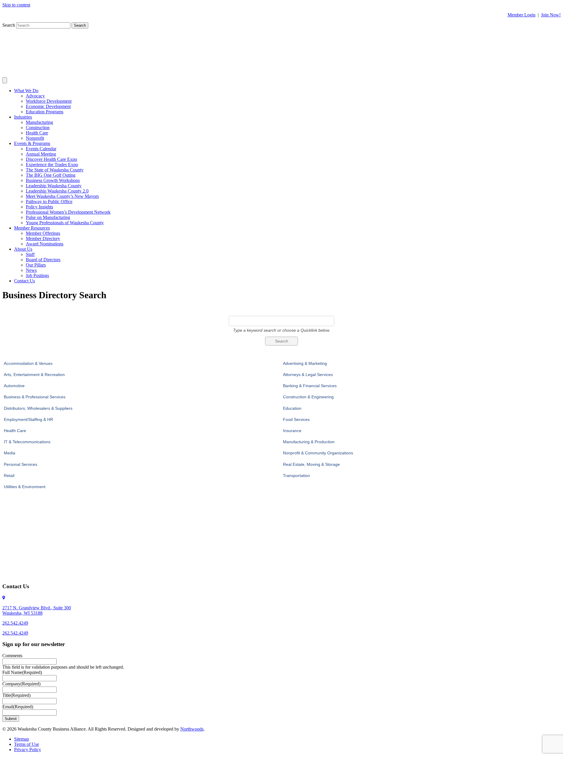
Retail (9, 475)
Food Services (296, 419)
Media (9, 453)
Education (292, 408)
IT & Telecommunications (27, 441)
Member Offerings (43, 233)
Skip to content (16, 4)
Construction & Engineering (308, 396)
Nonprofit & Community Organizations (318, 453)
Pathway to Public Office (49, 201)
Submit (11, 718)
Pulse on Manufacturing (48, 217)
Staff (30, 254)
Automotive (14, 385)
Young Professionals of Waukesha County (65, 222)
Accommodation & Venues (28, 363)
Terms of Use (26, 744)
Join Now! (551, 14)
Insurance (292, 430)
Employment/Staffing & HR (28, 419)
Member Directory (43, 238)
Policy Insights (39, 206)
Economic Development (48, 106)
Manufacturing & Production (309, 441)
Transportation (296, 475)
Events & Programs (32, 143)
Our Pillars (36, 264)
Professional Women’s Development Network (68, 212)
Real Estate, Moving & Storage (311, 464)
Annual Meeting (41, 153)
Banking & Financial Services (310, 385)
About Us (23, 249)
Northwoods (192, 728)
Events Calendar (41, 148)
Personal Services (20, 464)
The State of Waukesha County (55, 169)
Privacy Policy (27, 749)
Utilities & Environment (24, 486)
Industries (23, 116)
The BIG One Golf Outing (50, 175)
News (31, 270)
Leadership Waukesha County (54, 185)
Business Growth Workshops (53, 180)
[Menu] (4, 80)
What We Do (26, 90)
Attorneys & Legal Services (308, 374)
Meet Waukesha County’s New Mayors (62, 196)
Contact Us (24, 280)
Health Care (37, 132)
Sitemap (21, 738)
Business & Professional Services (34, 396)
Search (9, 25)
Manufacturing (39, 122)
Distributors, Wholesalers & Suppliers (38, 408)
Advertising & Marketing (305, 363)
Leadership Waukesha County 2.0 (57, 190)
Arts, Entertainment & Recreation (34, 374)
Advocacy (35, 95)
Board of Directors (43, 259)
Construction (38, 127)
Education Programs (44, 111)
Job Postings (37, 275)
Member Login (521, 14)
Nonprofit (35, 138)
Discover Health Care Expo (51, 159)
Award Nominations (44, 243)
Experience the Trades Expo (52, 164)
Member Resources (32, 227)
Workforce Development (49, 101)
